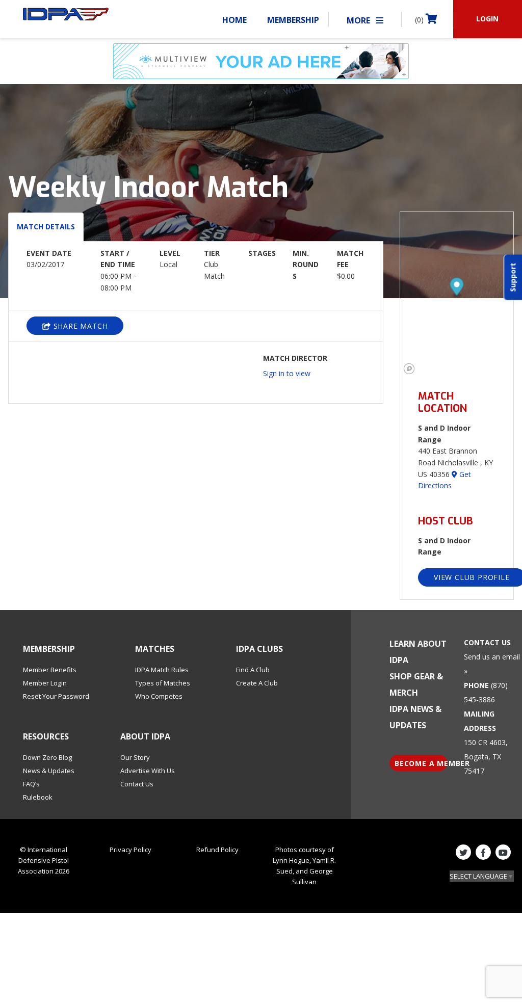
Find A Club (253, 669)
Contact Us (136, 783)
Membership (293, 19)
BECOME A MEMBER (421, 763)
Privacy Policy (130, 849)
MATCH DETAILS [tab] (46, 226)
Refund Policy (217, 849)
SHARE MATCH (79, 326)
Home (234, 19)
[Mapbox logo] (409, 369)
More (359, 20)
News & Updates (48, 770)
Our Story (135, 757)
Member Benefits (49, 669)
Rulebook (38, 797)
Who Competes (158, 696)
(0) (420, 19)
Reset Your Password (56, 696)
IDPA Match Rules (162, 669)
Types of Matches (162, 683)
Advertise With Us (147, 770)
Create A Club (257, 683)
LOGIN (487, 18)
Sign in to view (286, 373)
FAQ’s (31, 783)
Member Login (45, 683)
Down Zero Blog (47, 757)
